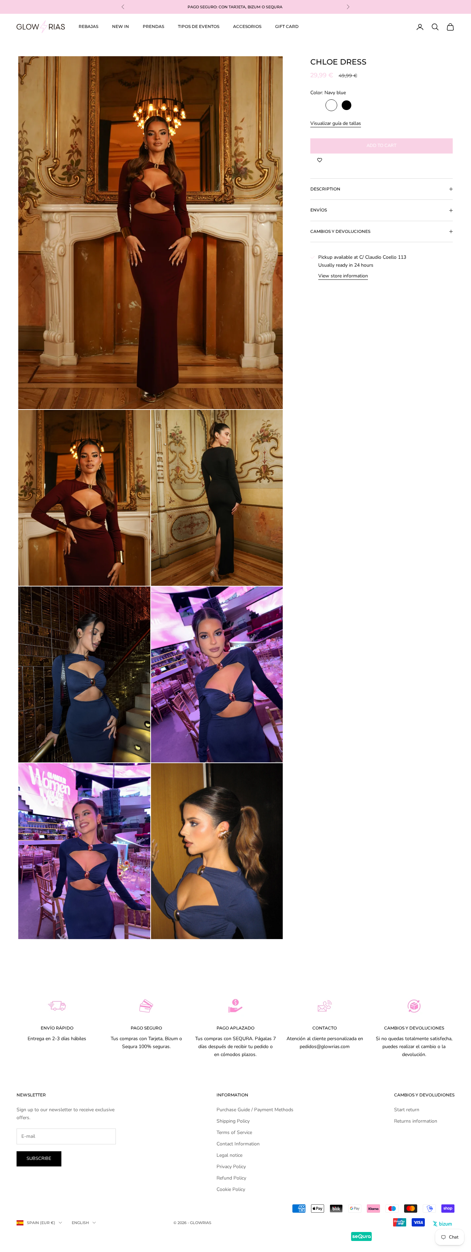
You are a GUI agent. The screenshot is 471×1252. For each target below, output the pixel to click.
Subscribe (39, 1158)
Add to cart (382, 145)
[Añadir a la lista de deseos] (319, 160)
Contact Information (238, 1144)
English (80, 1222)
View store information (343, 276)
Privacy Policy (231, 1166)
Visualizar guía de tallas (335, 123)
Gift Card (287, 26)
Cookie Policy (231, 1189)
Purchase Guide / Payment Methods (255, 1109)
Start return (406, 1109)
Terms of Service (234, 1132)
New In (120, 26)
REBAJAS (88, 26)
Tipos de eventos (198, 26)
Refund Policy (231, 1178)
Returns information (415, 1121)
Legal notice (229, 1155)
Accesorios (247, 26)
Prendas (153, 26)
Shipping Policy (233, 1121)
